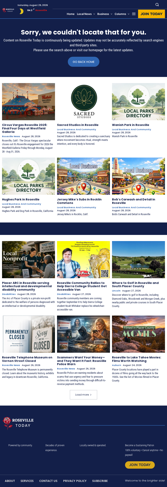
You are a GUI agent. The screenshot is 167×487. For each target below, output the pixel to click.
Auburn (116, 365)
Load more (82, 394)
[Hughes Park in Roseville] (28, 176)
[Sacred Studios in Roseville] (83, 101)
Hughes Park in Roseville (21, 199)
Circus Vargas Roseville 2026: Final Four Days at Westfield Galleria (24, 128)
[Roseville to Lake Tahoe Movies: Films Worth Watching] (138, 334)
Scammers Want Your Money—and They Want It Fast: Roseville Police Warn (81, 360)
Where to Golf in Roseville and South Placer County (135, 284)
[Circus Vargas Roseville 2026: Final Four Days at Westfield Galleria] (28, 101)
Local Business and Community (76, 129)
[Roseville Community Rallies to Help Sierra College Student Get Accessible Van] (83, 259)
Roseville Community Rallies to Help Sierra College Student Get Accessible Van (82, 286)
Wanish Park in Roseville (130, 125)
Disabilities (9, 294)
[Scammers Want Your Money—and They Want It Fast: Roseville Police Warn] (83, 334)
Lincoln (116, 290)
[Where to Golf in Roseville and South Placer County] (138, 259)
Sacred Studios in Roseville (78, 125)
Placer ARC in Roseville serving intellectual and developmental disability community (27, 286)
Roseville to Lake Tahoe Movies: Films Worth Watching (136, 359)
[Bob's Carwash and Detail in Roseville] (138, 176)
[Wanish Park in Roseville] (138, 101)
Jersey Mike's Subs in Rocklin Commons (79, 201)
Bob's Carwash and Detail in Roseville (133, 201)
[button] (157, 4)
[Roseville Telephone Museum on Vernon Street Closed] (28, 334)
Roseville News (11, 136)
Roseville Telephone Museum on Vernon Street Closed (27, 359)
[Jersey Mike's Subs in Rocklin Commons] (83, 176)
